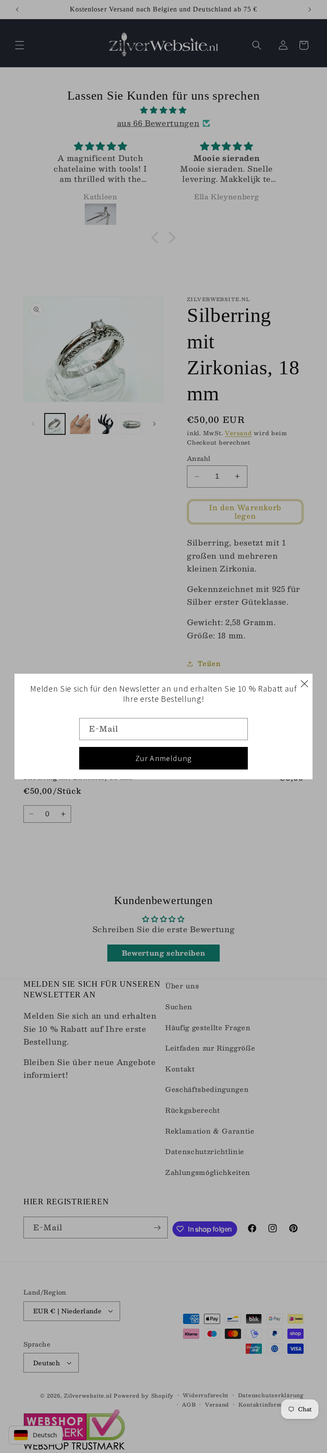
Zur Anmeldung (163, 758)
